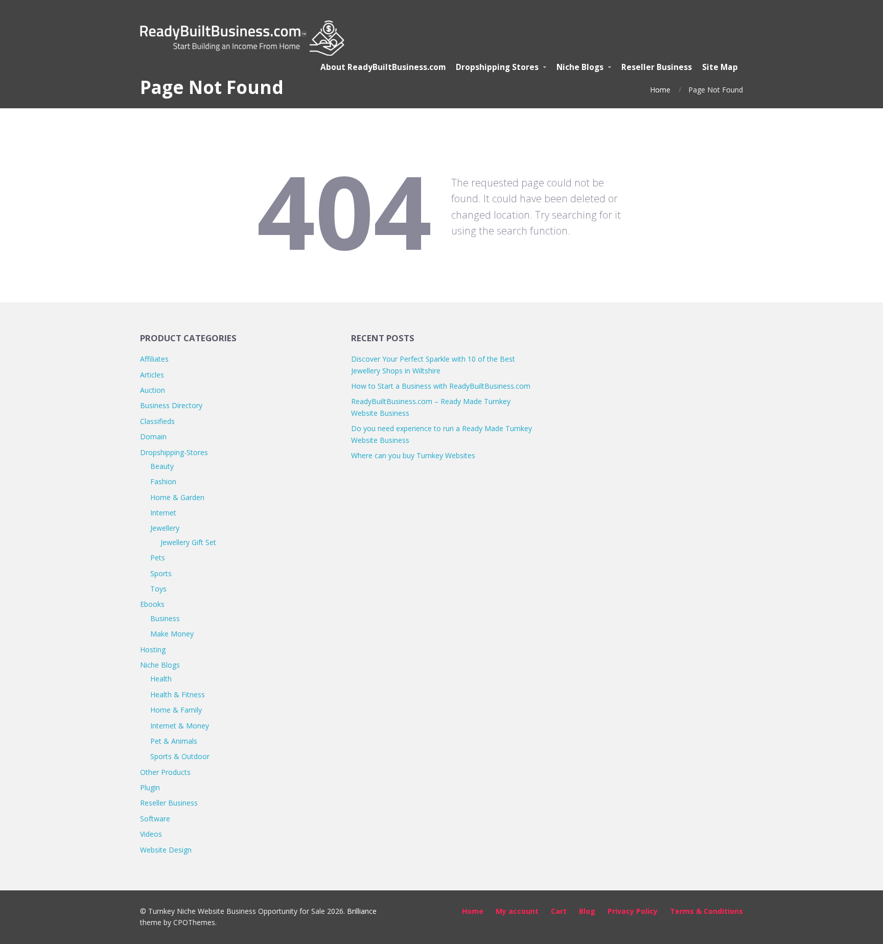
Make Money (172, 634)
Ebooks (152, 604)
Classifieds (157, 421)
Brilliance (362, 911)
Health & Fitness (177, 694)
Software (155, 818)
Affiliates (154, 359)
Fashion (163, 481)
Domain (153, 436)
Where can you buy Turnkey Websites (413, 455)
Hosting (153, 649)
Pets (157, 557)
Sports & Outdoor (180, 756)
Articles (152, 375)
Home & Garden (177, 497)
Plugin (150, 787)
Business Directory (171, 405)
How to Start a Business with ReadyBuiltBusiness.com (440, 386)
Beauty (162, 466)
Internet (163, 512)
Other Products (165, 772)
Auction (152, 390)
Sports (161, 573)
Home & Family (176, 710)
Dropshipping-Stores (174, 452)
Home (660, 90)
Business (165, 618)
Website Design (166, 850)
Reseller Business (169, 803)
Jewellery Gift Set (188, 542)
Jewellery (164, 528)
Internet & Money (179, 725)
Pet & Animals (173, 741)
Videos (151, 834)
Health (161, 678)
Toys (158, 589)
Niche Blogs (160, 665)
